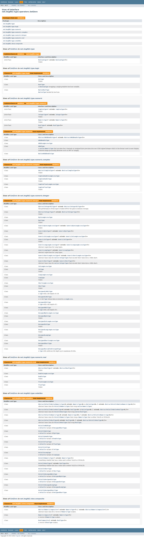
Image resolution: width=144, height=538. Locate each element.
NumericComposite (44, 515)
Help (43, 2)
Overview (4, 2)
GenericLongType (44, 250)
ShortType (41, 286)
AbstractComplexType (45, 170)
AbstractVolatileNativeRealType (50, 409)
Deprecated (32, 2)
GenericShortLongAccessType (48, 255)
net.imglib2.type (9, 23)
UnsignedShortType (45, 343)
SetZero (21, 18)
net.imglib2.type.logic (11, 26)
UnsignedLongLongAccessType (48, 329)
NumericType (42, 120)
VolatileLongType (44, 452)
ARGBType (41, 146)
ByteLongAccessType (45, 217)
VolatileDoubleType (45, 436)
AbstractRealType (44, 368)
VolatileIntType (44, 447)
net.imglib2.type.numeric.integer (15, 35)
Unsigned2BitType (44, 302)
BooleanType (42, 60)
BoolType (41, 84)
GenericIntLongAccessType (47, 236)
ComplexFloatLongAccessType (48, 184)
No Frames (21, 5)
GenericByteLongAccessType (48, 225)
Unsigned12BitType (45, 297)
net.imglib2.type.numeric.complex (15, 32)
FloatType (41, 385)
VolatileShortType (45, 469)
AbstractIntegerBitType (47, 206)
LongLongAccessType (45, 275)
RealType (41, 125)
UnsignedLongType (44, 335)
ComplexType (42, 109)
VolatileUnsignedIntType (47, 479)
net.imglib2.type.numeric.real (13, 38)
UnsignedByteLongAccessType (48, 313)
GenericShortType (44, 261)
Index (39, 2)
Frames (14, 5)
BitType (41, 79)
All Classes (32, 5)
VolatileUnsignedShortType (48, 490)
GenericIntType (43, 239)
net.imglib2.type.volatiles (12, 41)
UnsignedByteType (44, 316)
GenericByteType (44, 231)
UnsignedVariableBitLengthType (49, 349)
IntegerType (42, 114)
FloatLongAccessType (45, 382)
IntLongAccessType (45, 266)
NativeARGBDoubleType (46, 153)
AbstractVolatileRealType (47, 420)
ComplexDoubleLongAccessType (48, 176)
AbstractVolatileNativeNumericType (51, 404)
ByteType (41, 220)
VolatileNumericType (45, 458)
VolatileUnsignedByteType (47, 474)
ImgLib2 (18, 536)
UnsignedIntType (44, 324)
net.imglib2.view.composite (13, 43)
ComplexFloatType (44, 187)
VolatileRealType (44, 463)
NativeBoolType (43, 90)
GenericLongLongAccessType (48, 245)
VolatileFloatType (45, 442)
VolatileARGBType (44, 425)
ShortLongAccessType (45, 283)
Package (10, 2)
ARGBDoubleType (43, 140)
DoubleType (42, 376)
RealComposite (43, 520)
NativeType (90, 404)
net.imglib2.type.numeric (12, 29)
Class (16, 2)
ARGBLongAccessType (45, 143)
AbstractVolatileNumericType (48, 415)
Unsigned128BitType (45, 291)
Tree (25, 2)
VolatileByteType (44, 431)
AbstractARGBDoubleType (47, 137)
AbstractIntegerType (45, 212)
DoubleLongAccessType (46, 373)
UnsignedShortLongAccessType (48, 340)
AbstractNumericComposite (47, 509)
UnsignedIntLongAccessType (48, 321)
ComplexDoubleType (45, 179)
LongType (41, 277)
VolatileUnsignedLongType (47, 485)
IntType (41, 269)
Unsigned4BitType (44, 307)
